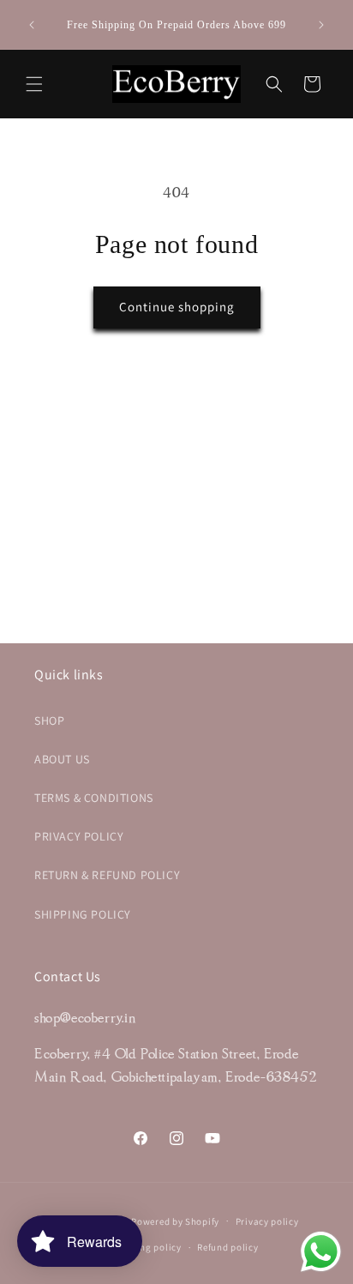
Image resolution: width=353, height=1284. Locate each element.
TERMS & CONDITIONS (93, 797)
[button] (34, 84)
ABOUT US (62, 759)
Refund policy (227, 1247)
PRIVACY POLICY (78, 836)
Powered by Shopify (175, 1221)
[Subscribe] (286, 590)
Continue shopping (177, 306)
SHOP (49, 720)
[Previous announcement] (32, 25)
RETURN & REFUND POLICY (107, 875)
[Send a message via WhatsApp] (320, 1251)
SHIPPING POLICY (82, 914)
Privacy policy (267, 1221)
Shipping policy (146, 1247)
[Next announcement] (321, 25)
